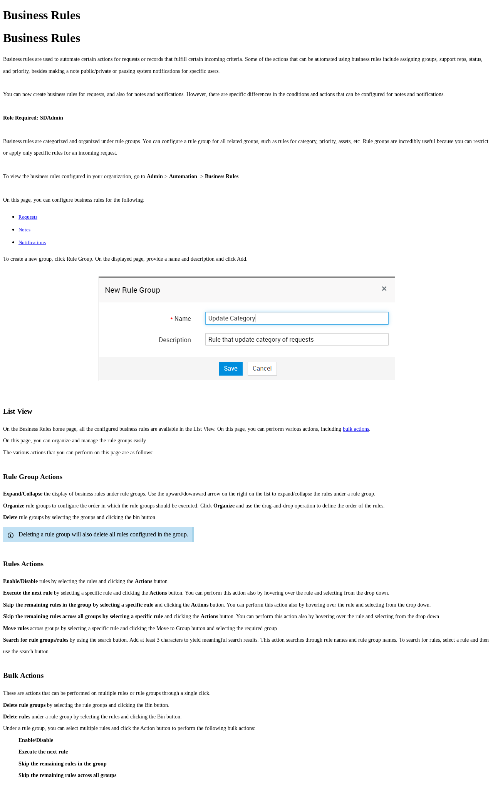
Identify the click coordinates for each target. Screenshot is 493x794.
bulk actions (356, 429)
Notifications (32, 242)
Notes (24, 230)
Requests (27, 217)
